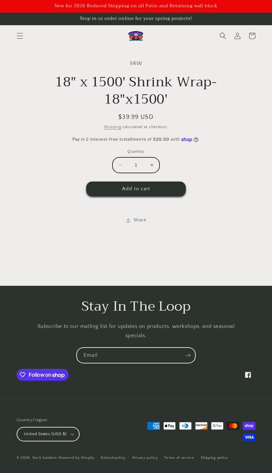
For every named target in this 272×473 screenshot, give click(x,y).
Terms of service (179, 458)
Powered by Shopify (76, 458)
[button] (20, 36)
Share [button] (140, 220)
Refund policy (113, 458)
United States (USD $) (45, 434)
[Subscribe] (187, 355)
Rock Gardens (45, 458)
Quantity (135, 151)
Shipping (112, 127)
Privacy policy (145, 458)
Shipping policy (214, 458)
